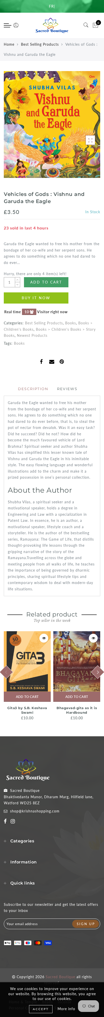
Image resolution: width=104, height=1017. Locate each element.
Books (70, 323)
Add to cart (27, 697)
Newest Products (32, 335)
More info (66, 1009)
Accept (41, 1009)
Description (33, 389)
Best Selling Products (40, 44)
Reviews (67, 389)
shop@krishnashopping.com (35, 811)
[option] (27, 676)
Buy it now (36, 298)
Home (9, 44)
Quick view (43, 638)
